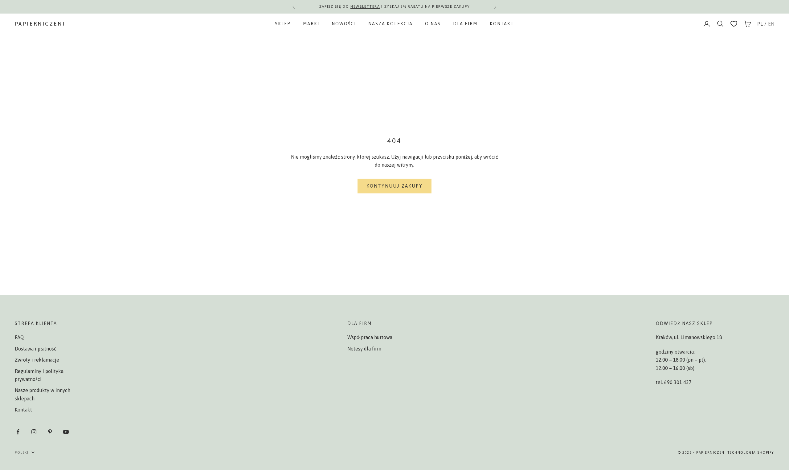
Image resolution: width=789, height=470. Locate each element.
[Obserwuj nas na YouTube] (66, 432)
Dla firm (465, 23)
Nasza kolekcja (390, 23)
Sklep (283, 23)
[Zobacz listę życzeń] (734, 23)
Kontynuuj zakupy (394, 185)
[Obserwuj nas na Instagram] (34, 432)
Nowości (344, 23)
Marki (311, 23)
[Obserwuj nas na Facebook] (18, 432)
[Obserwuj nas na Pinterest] (50, 432)
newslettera (365, 6)
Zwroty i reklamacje (37, 360)
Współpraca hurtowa (369, 337)
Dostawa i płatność (35, 348)
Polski (21, 452)
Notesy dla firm (364, 348)
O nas (433, 23)
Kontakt (502, 23)
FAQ (19, 337)
